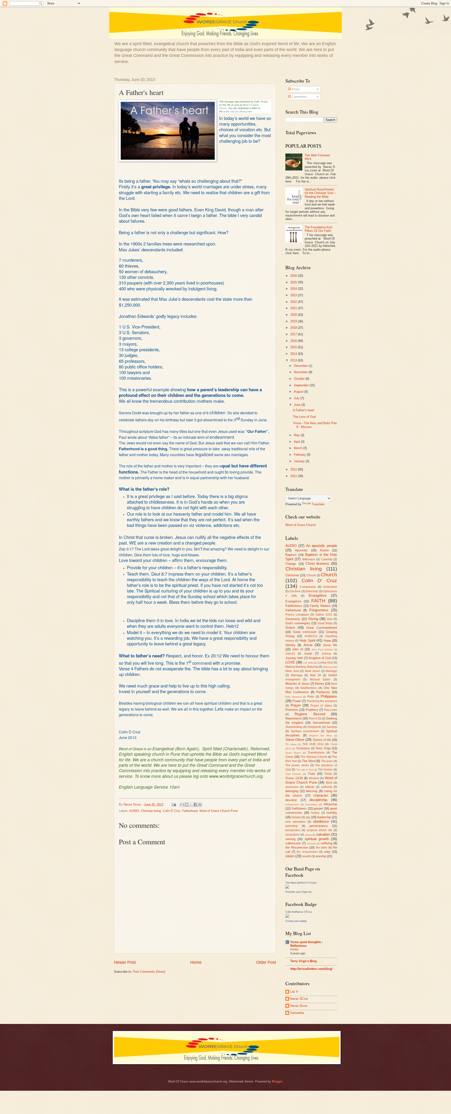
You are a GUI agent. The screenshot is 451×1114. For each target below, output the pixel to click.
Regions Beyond (310, 714)
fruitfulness (299, 808)
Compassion (308, 586)
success (311, 843)
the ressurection (307, 851)
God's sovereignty (297, 623)
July (297, 398)
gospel (318, 808)
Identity (290, 645)
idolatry (296, 817)
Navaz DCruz (299, 998)
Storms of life (322, 740)
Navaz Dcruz (299, 1005)
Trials (311, 773)
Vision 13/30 (294, 778)
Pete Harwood (293, 696)
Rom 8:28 (315, 718)
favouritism (311, 804)
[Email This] (182, 804)
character (320, 795)
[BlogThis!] (186, 804)
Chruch (311, 575)
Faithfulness (293, 606)
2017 (294, 334)
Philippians (329, 696)
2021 (294, 308)
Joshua (326, 653)
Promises (291, 709)
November (301, 372)
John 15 (297, 649)
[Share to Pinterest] (200, 804)
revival (308, 835)
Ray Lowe (330, 709)
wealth (306, 856)
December (301, 365)
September (302, 385)
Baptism (291, 555)
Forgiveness (318, 610)
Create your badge (296, 921)
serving (290, 839)
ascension (292, 787)
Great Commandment (321, 627)
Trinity (328, 773)
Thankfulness (316, 752)
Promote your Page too (298, 891)
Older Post (266, 962)
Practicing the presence (322, 701)
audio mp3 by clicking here (237, 111)
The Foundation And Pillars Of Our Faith (318, 229)
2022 (294, 302)
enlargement (292, 804)
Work (329, 782)
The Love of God (304, 417)
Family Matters (320, 606)
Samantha (297, 1013)
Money (319, 683)
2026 (294, 275)
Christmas (292, 575)
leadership (324, 817)
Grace (290, 627)
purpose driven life (319, 830)
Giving (313, 619)
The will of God (304, 769)
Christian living (151, 811)
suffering (326, 843)
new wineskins (295, 821)
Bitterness (308, 559)
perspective (292, 830)
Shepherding (293, 727)
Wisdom (314, 778)
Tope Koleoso (293, 774)
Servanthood (321, 722)
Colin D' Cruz (171, 811)
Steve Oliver (294, 740)
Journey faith (294, 658)
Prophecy (312, 709)
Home (196, 962)
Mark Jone (292, 671)
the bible (321, 847)
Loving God (325, 662)
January (300, 461)
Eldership (312, 591)
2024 (294, 288)
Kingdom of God (320, 658)
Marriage (297, 675)
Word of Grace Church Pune (218, 811)
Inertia (294, 949)
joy (308, 817)
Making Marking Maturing (301, 666)
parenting (291, 826)
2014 (294, 354)
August (299, 391)
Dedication (330, 586)
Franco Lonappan (297, 614)
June (297, 405)
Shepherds (314, 727)
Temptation (303, 748)
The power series (297, 765)
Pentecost (323, 692)
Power (297, 701)
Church (329, 574)
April (297, 441)
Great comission (305, 632)
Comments (299, 97)
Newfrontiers (308, 688)
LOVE (290, 662)
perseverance (318, 826)
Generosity (292, 619)
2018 (294, 327)
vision (289, 856)
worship (321, 856)
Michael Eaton (320, 679)
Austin (324, 550)
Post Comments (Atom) (149, 971)
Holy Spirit (307, 640)
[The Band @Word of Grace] (287, 887)
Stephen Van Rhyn (320, 735)
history (315, 812)
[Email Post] (173, 804)
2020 (294, 314)
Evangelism (318, 595)
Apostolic (301, 550)
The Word (308, 761)
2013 (294, 360)
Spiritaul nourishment (305, 731)
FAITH (318, 600)
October (300, 378)
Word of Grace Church (300, 525)
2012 (294, 469)
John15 (290, 653)
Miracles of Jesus (297, 683)
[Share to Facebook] (195, 804)
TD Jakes (290, 744)
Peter (310, 696)
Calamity (326, 559)
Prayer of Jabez (321, 705)
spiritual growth (317, 839)
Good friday (325, 623)
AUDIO (134, 811)
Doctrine (295, 591)
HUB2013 (311, 636)
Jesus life (330, 645)
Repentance (293, 718)
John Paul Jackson (322, 649)
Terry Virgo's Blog (303, 961)
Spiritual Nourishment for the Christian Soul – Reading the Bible (320, 193)
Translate (318, 504)
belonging (291, 791)
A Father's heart (303, 410)
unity (327, 851)
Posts (295, 89)
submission (293, 843)
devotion (291, 800)
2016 (294, 341)
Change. (291, 563)
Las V (294, 991)
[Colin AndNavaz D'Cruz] (287, 916)
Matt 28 (315, 675)
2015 (294, 347)
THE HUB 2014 (313, 744)
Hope (327, 640)
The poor (327, 761)
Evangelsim (293, 601)
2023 (294, 295)
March (298, 448)
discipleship (318, 800)
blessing (311, 791)
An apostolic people (321, 546)
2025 (294, 282)
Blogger (277, 1081)
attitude (310, 787)
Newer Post (125, 962)
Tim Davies (325, 769)
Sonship (332, 727)
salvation (323, 834)
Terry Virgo (322, 748)
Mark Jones (312, 671)
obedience (321, 821)
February (300, 454)
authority (326, 787)
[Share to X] (191, 804)
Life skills (308, 662)
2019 (294, 321)
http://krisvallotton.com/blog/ (311, 969)
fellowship (330, 804)
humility (332, 812)
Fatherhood (190, 811)
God (329, 619)
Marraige (331, 671)
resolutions (292, 834)
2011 (294, 476)
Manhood (328, 667)
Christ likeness (317, 563)
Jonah (308, 653)
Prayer (296, 705)
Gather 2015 (323, 614)
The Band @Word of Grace (301, 882)
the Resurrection (296, 847)
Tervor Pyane (293, 752)
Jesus (308, 645)
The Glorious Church (313, 756)
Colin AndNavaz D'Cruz (298, 911)
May (297, 435)
